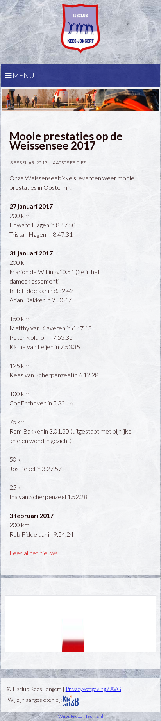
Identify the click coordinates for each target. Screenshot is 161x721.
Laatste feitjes (68, 163)
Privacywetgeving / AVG (93, 688)
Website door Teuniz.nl (80, 716)
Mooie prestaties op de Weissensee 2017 (66, 140)
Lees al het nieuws (33, 553)
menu (22, 75)
